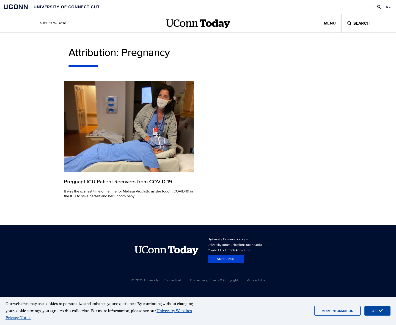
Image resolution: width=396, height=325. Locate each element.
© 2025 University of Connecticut (156, 280)
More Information (337, 311)
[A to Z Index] (388, 7)
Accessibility (256, 280)
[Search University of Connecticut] (379, 7)
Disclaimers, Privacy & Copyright (214, 280)
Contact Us (216, 250)
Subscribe (226, 259)
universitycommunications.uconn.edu (235, 244)
